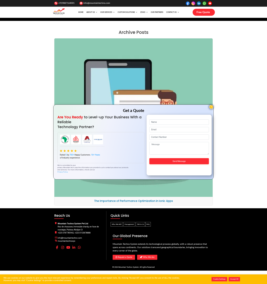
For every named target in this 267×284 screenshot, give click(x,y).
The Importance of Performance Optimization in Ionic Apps (133, 201)
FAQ (148, 224)
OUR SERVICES (106, 12)
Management (129, 224)
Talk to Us (140, 224)
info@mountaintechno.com (96, 3)
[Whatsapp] (79, 247)
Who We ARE (117, 224)
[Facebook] (57, 247)
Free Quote (203, 12)
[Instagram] (62, 247)
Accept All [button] (234, 279)
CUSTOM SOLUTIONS (126, 12)
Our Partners (157, 12)
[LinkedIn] (73, 247)
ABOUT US (90, 12)
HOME (80, 12)
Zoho (142, 12)
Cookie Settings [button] (219, 279)
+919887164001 (66, 3)
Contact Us (171, 12)
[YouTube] (68, 247)
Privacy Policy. (62, 172)
